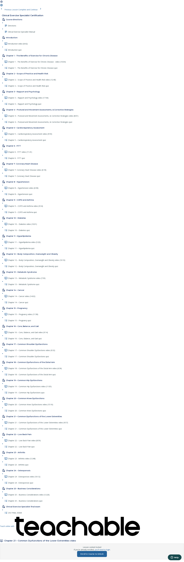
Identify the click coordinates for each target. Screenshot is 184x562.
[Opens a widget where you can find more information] (174, 557)
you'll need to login (102, 549)
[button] (1, 2)
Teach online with (7, 526)
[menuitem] (1, 6)
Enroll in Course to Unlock (92, 554)
